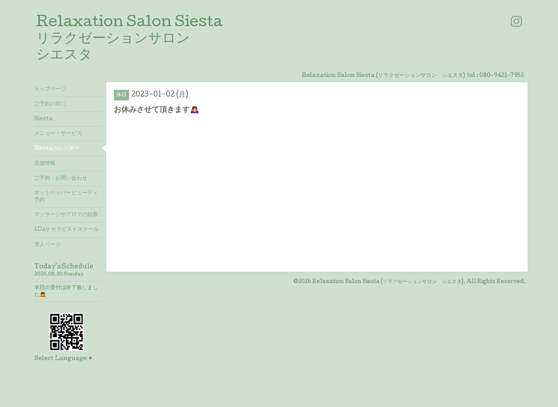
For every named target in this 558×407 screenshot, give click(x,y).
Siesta (43, 119)
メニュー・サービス (58, 134)
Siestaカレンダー (56, 149)
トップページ (50, 89)
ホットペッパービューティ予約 (66, 196)
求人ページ (47, 245)
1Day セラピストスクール (66, 230)
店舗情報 (44, 164)
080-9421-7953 (501, 76)
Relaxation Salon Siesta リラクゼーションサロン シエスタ (129, 39)
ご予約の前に (50, 104)
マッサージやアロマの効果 (66, 215)
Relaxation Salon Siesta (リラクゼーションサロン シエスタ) (387, 282)
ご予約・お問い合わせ (60, 178)
